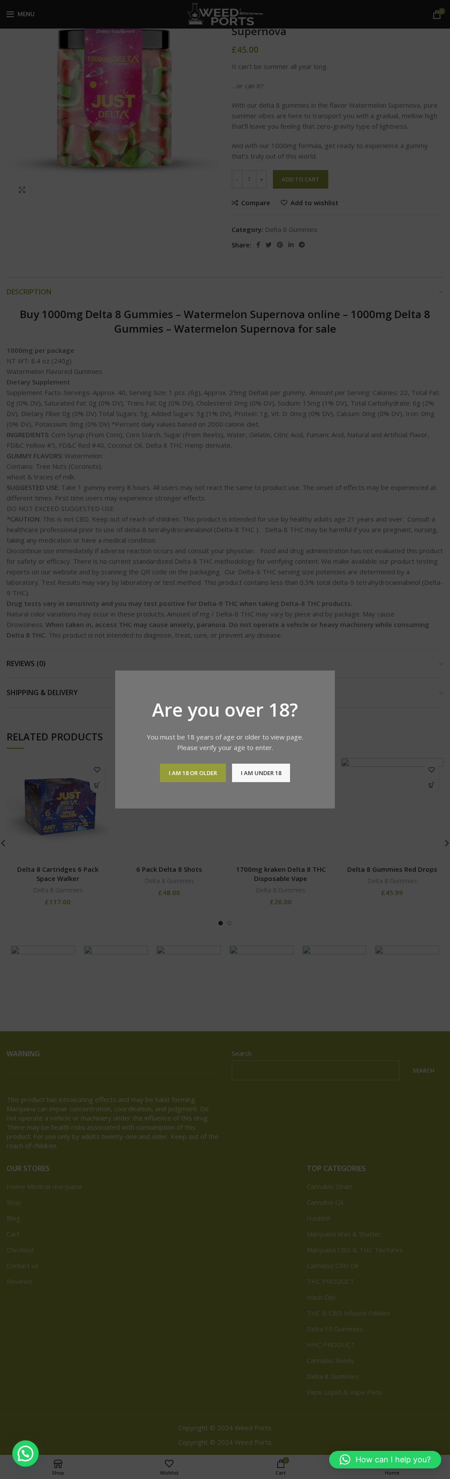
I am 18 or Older (193, 773)
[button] (25, 1453)
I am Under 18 (261, 773)
